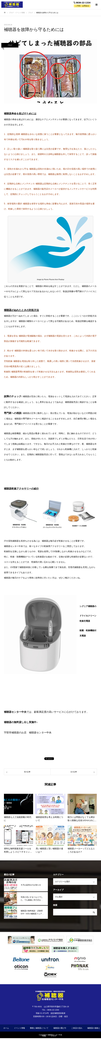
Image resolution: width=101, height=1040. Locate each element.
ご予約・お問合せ (82, 6)
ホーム (6, 1028)
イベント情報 (19, 1028)
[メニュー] (96, 4)
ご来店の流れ (76, 1028)
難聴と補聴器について (39, 1028)
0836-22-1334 (83, 2)
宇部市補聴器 (11, 732)
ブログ (9, 45)
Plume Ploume (49, 279)
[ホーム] (5, 12)
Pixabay (61, 279)
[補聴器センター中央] (13, 4)
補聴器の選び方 (59, 1028)
